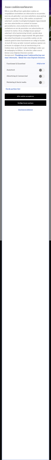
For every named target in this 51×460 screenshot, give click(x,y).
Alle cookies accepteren (25, 96)
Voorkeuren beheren (25, 109)
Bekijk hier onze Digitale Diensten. (32, 58)
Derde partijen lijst (13, 89)
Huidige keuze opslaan (25, 103)
